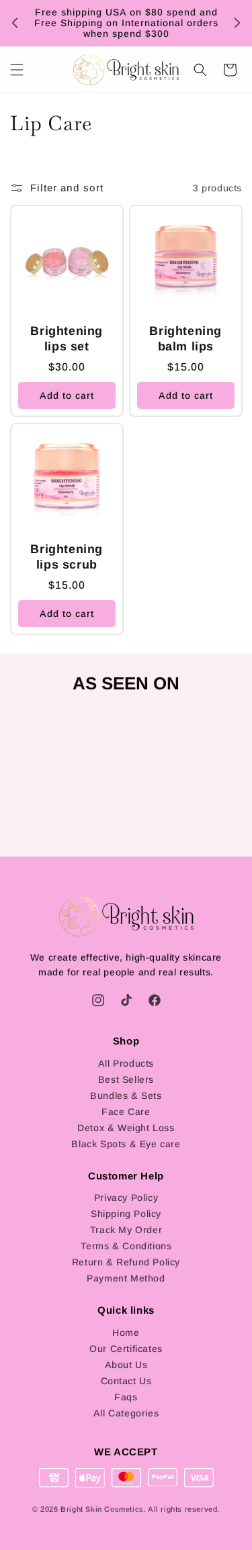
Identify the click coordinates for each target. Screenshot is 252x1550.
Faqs (125, 1397)
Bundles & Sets (125, 1095)
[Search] (200, 70)
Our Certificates (126, 1348)
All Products (126, 1063)
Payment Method (126, 1278)
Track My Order (126, 1229)
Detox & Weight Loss (125, 1127)
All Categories (126, 1413)
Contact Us (126, 1380)
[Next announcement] (237, 23)
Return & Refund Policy (126, 1262)
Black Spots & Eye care (125, 1144)
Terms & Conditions (126, 1246)
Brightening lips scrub (66, 556)
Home (125, 1332)
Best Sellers (126, 1079)
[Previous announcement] (15, 23)
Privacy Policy (126, 1197)
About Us (126, 1364)
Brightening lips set (66, 338)
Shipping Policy (126, 1213)
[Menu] (17, 70)
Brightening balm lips (185, 338)
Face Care (125, 1111)
